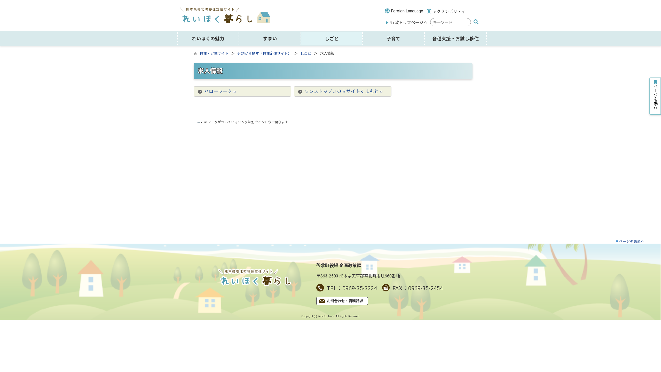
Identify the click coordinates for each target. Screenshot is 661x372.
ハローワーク (218, 91)
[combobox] (450, 22)
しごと (305, 53)
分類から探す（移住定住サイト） (264, 53)
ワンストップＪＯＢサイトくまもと (342, 91)
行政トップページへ (409, 22)
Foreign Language (406, 11)
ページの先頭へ (631, 241)
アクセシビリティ (449, 11)
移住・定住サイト (214, 53)
